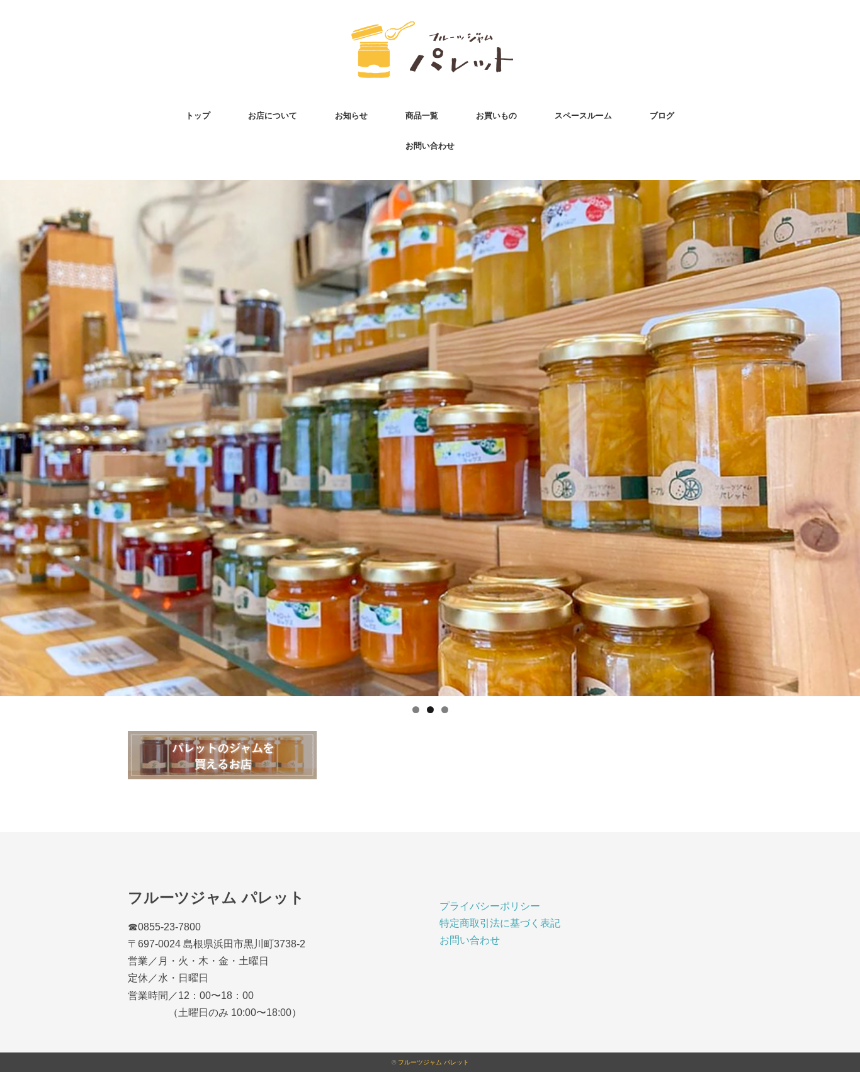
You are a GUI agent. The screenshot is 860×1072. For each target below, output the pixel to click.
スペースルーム (583, 115)
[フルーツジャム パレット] (430, 28)
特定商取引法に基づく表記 (499, 923)
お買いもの (496, 115)
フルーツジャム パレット (433, 1062)
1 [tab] (415, 709)
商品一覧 (421, 115)
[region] (430, 438)
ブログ (662, 115)
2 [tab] (430, 709)
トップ (198, 115)
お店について (272, 115)
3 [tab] (444, 709)
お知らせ (351, 115)
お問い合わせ (430, 145)
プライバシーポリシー (489, 906)
